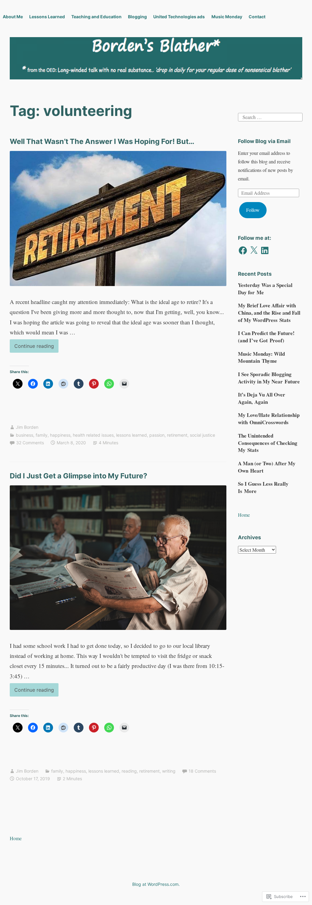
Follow (253, 210)
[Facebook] (243, 250)
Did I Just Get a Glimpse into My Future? (78, 475)
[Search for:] (270, 116)
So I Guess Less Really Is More (263, 487)
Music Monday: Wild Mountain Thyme (261, 357)
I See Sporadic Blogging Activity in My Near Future (269, 377)
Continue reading (32, 348)
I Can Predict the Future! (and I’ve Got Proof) (266, 336)
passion (157, 435)
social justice (202, 435)
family (42, 435)
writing (169, 771)
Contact (257, 16)
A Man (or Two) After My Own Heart (267, 466)
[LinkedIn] (265, 250)
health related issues (93, 435)
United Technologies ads (179, 16)
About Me (13, 16)
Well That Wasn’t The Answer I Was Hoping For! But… (102, 141)
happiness (60, 435)
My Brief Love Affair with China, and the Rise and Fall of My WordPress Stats (269, 313)
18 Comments (202, 771)
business (24, 435)
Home (244, 515)
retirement (177, 435)
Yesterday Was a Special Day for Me (265, 288)
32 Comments (30, 442)
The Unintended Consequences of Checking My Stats (267, 443)
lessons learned (131, 435)
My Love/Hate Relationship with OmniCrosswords (269, 418)
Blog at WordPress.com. (156, 884)
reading (129, 771)
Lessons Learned (47, 16)
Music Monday (226, 16)
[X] (254, 250)
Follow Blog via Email (264, 141)
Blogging (137, 16)
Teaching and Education (96, 16)
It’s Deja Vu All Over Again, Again (261, 398)
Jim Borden (27, 427)
